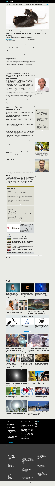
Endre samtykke (10, 442)
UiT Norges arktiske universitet (41, 466)
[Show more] (42, 130)
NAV (8, 475)
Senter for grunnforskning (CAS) (41, 455)
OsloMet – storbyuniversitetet (26, 478)
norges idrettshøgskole (15, 255)
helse (33, 255)
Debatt (37, 1)
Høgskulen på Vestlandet (11, 466)
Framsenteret (9, 458)
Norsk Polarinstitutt (24, 471)
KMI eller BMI (28, 88)
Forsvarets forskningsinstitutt (11, 457)
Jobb (45, 1)
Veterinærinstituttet (39, 476)
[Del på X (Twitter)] (8, 257)
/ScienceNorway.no (40, 426)
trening (29, 255)
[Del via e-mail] (11, 257)
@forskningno (39, 421)
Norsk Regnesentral (24, 472)
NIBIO (8, 476)
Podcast (42, 1)
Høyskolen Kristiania (10, 467)
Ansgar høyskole (10, 447)
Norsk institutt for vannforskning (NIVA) (27, 477)
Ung (39, 1)
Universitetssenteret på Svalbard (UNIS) (42, 474)
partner (40, 255)
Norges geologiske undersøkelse (26, 469)
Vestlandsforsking (39, 475)
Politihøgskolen (39, 447)
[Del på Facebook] (6, 257)
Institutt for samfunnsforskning (12, 468)
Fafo (8, 454)
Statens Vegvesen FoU (40, 459)
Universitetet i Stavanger (40, 472)
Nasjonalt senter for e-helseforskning (27, 458)
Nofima (23, 462)
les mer (46, 4)
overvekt (36, 255)
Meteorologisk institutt (11, 474)
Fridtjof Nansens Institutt (11, 459)
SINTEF (38, 454)
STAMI (38, 458)
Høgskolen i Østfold (10, 464)
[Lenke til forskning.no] (20, 1)
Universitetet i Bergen (40, 468)
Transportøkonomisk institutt (41, 465)
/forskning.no (39, 423)
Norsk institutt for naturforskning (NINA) (27, 476)
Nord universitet (24, 463)
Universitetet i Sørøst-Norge (40, 473)
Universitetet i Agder (39, 467)
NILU (8, 479)
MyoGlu (20, 209)
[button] (8, 324)
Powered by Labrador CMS (27, 482)
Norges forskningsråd (25, 468)
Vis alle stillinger (27, 331)
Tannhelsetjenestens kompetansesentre (42, 464)
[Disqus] (27, 269)
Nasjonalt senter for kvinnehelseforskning (27, 459)
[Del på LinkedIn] (9, 257)
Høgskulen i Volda (10, 465)
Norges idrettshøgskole (25, 470)
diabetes (8, 255)
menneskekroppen (23, 255)
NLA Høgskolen (24, 447)
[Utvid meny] (48, 1)
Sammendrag (18, 179)
